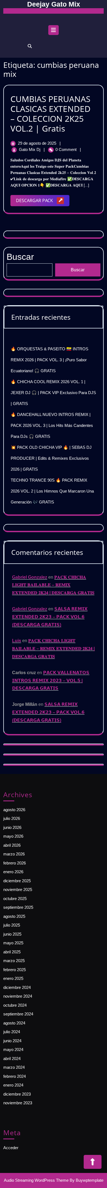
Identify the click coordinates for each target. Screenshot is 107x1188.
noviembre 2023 (17, 1102)
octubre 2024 (15, 1005)
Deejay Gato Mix (53, 4)
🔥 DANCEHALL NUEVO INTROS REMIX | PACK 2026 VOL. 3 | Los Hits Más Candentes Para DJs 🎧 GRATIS (52, 425)
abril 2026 (12, 845)
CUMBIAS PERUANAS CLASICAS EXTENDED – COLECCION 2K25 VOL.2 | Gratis (50, 113)
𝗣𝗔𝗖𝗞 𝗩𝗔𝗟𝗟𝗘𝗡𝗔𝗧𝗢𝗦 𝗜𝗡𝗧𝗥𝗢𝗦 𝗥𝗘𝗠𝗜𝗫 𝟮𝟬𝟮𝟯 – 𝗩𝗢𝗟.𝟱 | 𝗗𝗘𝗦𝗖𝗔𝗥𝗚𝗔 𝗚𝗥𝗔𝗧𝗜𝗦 (50, 680)
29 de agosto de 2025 (37, 143)
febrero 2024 (14, 1076)
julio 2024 (11, 1031)
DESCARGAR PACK (42, 201)
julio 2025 (11, 925)
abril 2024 (12, 1058)
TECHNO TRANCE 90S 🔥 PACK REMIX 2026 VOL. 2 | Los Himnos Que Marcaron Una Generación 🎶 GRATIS (52, 491)
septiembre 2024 (18, 1014)
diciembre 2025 (17, 880)
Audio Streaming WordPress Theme (36, 1180)
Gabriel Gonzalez (29, 577)
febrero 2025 (14, 969)
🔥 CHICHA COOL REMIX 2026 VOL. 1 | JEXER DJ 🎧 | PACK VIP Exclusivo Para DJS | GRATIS (53, 392)
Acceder (10, 1147)
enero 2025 (13, 978)
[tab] (53, 31)
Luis (16, 640)
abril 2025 (12, 952)
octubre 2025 (15, 898)
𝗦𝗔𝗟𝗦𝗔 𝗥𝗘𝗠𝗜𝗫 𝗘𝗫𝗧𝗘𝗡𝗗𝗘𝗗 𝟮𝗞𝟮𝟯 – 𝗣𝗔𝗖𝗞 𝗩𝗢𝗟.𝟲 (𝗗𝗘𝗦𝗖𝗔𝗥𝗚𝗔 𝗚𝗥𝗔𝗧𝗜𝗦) (50, 617)
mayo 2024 (13, 1049)
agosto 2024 (14, 1023)
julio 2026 (11, 818)
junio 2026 (12, 827)
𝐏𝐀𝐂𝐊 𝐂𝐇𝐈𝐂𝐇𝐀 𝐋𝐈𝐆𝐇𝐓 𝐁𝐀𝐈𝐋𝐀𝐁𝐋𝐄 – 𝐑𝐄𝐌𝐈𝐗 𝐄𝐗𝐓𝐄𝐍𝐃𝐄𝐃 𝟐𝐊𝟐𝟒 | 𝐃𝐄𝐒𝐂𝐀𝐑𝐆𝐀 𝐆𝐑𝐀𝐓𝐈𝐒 (53, 585)
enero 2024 (13, 1085)
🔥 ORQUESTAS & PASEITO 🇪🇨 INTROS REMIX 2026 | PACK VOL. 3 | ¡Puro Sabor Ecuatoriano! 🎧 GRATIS (49, 360)
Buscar (78, 269)
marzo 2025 (14, 960)
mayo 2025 (13, 943)
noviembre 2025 (17, 889)
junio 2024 (12, 1040)
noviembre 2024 (17, 996)
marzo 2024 (14, 1067)
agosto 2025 (14, 916)
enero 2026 (13, 871)
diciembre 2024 (17, 987)
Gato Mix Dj (30, 149)
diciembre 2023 (17, 1094)
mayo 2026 (13, 836)
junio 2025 (12, 934)
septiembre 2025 (18, 907)
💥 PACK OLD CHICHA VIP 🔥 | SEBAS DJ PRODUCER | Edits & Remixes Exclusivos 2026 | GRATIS (51, 458)
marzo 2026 (14, 854)
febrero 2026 (14, 863)
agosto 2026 (14, 809)
